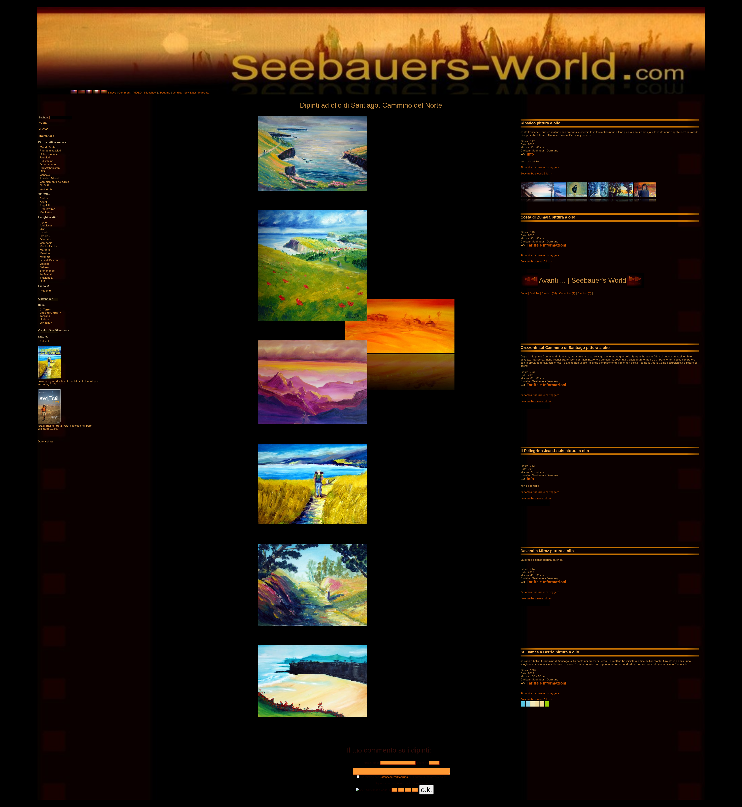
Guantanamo (48, 164)
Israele (44, 232)
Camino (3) (585, 293)
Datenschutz (45, 441)
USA (42, 281)
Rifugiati (45, 157)
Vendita (177, 92)
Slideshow (150, 92)
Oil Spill (44, 185)
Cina (42, 228)
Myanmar (45, 256)
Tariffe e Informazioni (546, 245)
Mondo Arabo (48, 147)
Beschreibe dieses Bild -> (536, 173)
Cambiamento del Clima (54, 181)
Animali (44, 341)
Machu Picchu (48, 246)
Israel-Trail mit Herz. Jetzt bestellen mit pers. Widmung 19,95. (65, 427)
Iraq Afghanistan (50, 167)
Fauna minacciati (50, 150)
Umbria (44, 319)
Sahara (44, 267)
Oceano (44, 263)
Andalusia (46, 225)
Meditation (46, 212)
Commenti (124, 92)
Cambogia (46, 242)
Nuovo (112, 92)
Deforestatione (49, 154)
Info (530, 154)
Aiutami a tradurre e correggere (540, 167)
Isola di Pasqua (49, 260)
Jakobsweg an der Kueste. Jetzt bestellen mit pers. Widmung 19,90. (69, 382)
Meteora (45, 249)
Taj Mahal (46, 274)
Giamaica (45, 239)
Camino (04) (550, 293)
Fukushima (46, 160)
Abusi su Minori (49, 178)
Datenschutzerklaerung (394, 776)
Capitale (45, 174)
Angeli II (45, 205)
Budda (44, 198)
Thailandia (46, 277)
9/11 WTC (46, 188)
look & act (190, 92)
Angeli (43, 201)
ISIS (42, 171)
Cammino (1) (567, 293)
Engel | (525, 293)
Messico (45, 253)
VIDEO (137, 92)
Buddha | (536, 293)
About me (164, 92)
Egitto (43, 222)
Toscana (45, 315)
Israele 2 (45, 235)
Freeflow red (47, 208)
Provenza (45, 290)
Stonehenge (47, 270)
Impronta (203, 92)
